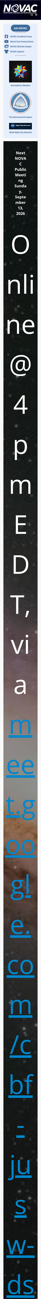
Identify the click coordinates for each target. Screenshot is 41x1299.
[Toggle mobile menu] (36, 14)
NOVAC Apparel (17, 51)
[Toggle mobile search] (32, 14)
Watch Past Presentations (22, 41)
